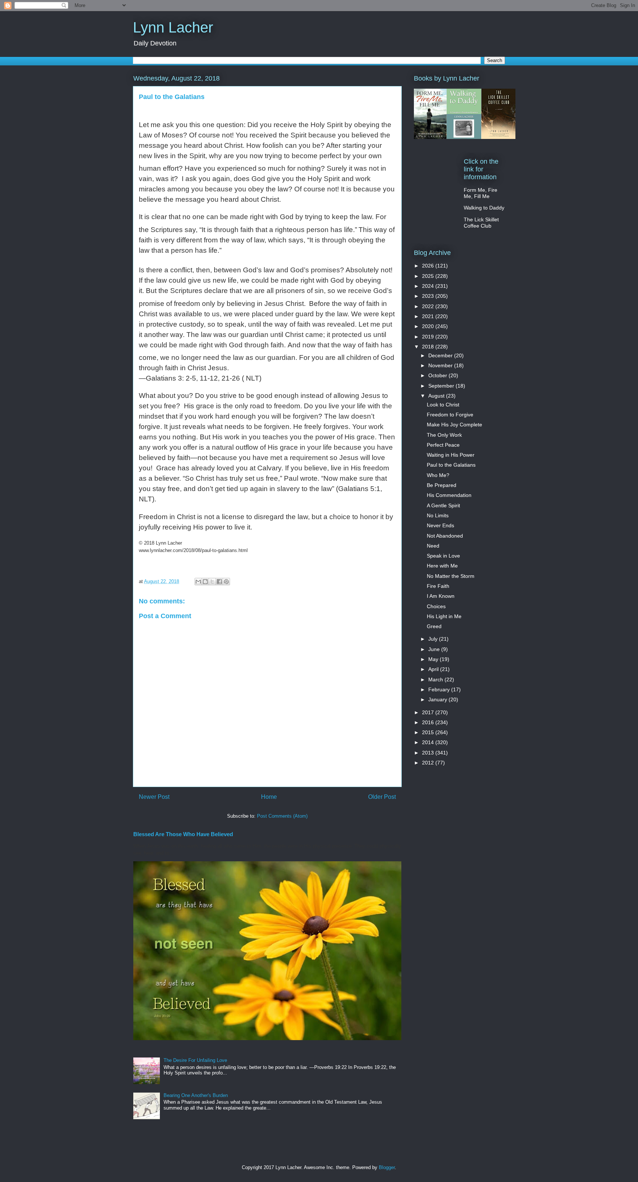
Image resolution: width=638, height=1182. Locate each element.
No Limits (438, 515)
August (437, 396)
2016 (428, 722)
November (441, 365)
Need (433, 546)
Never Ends (440, 525)
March (436, 679)
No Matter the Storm (450, 576)
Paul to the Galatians (451, 465)
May (434, 659)
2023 (428, 296)
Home (269, 797)
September (442, 386)
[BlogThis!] (205, 581)
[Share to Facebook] (219, 581)
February (439, 689)
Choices (436, 606)
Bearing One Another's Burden (196, 1095)
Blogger (387, 1167)
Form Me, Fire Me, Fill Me (480, 193)
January (438, 699)
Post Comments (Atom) (282, 816)
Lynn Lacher (173, 27)
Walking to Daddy (484, 208)
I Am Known (441, 596)
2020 (428, 326)
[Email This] (198, 581)
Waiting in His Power (450, 455)
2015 (428, 732)
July (433, 639)
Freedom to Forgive (450, 415)
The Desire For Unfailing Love (195, 1060)
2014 (428, 742)
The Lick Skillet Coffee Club (481, 223)
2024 (428, 286)
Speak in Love (443, 556)
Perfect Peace (443, 445)
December (441, 355)
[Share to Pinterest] (226, 581)
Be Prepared (441, 485)
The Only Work (444, 435)
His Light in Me (444, 616)
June (434, 649)
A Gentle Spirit (443, 505)
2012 (428, 763)
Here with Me (442, 566)
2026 (428, 266)
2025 (428, 276)
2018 (428, 347)
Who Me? (438, 475)
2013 (428, 753)
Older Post (382, 797)
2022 (428, 306)
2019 (428, 337)
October (438, 375)
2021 (428, 316)
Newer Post (154, 797)
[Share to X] (212, 581)
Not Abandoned (445, 536)
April (434, 669)
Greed (434, 626)
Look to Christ (443, 405)
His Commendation (449, 495)
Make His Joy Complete (454, 425)
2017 (428, 712)
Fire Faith (438, 586)
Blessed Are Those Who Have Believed (183, 834)
